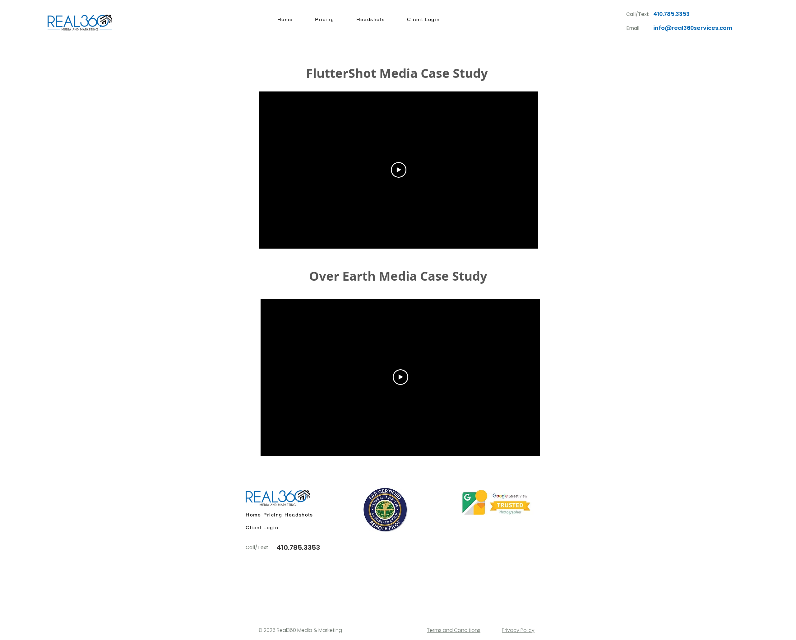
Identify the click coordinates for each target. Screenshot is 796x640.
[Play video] (398, 170)
